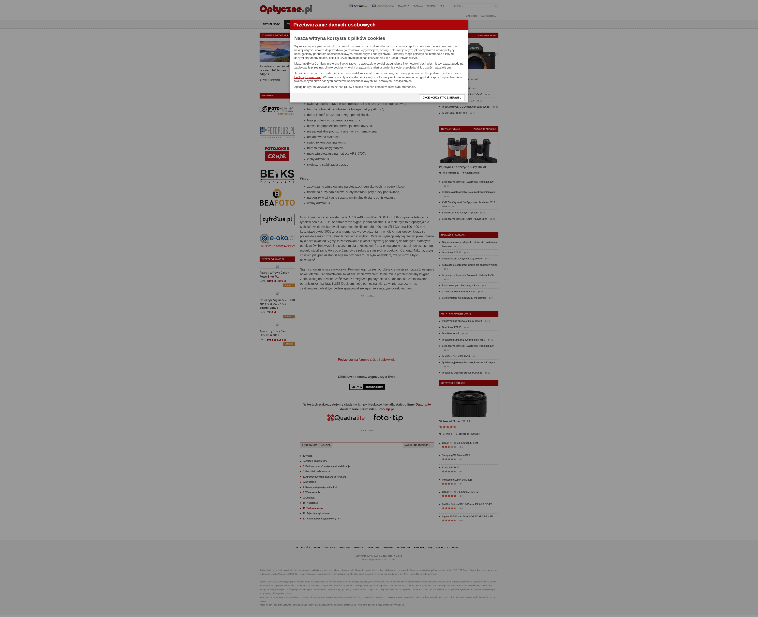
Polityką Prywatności (307, 77)
